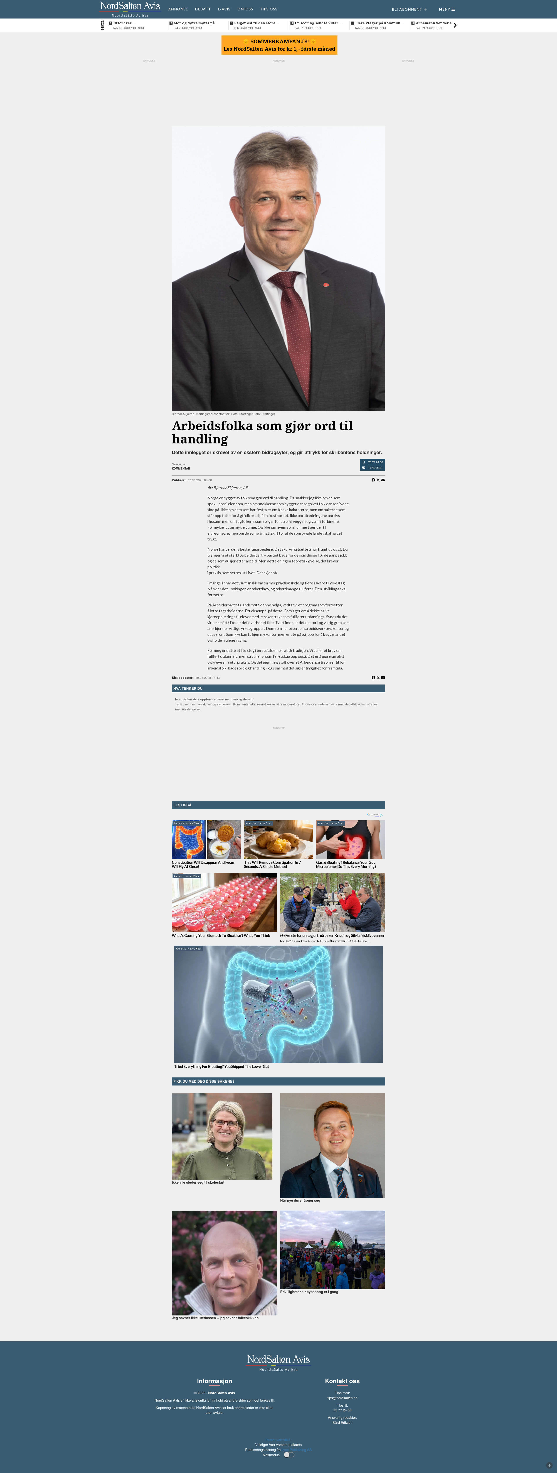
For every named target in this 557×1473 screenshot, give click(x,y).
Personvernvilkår (278, 1439)
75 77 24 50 (375, 462)
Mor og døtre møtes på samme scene (194, 23)
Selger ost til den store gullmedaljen (254, 23)
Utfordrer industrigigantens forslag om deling (137, 23)
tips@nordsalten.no (342, 1397)
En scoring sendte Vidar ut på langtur (319, 23)
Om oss (245, 9)
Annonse (178, 9)
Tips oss (268, 9)
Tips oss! (375, 468)
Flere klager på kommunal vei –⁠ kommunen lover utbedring (379, 23)
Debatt (203, 9)
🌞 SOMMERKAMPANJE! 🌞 (280, 41)
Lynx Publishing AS (297, 1449)
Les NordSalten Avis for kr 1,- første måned (279, 48)
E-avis (224, 9)
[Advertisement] (278, 763)
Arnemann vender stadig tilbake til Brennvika (438, 23)
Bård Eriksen (342, 1422)
